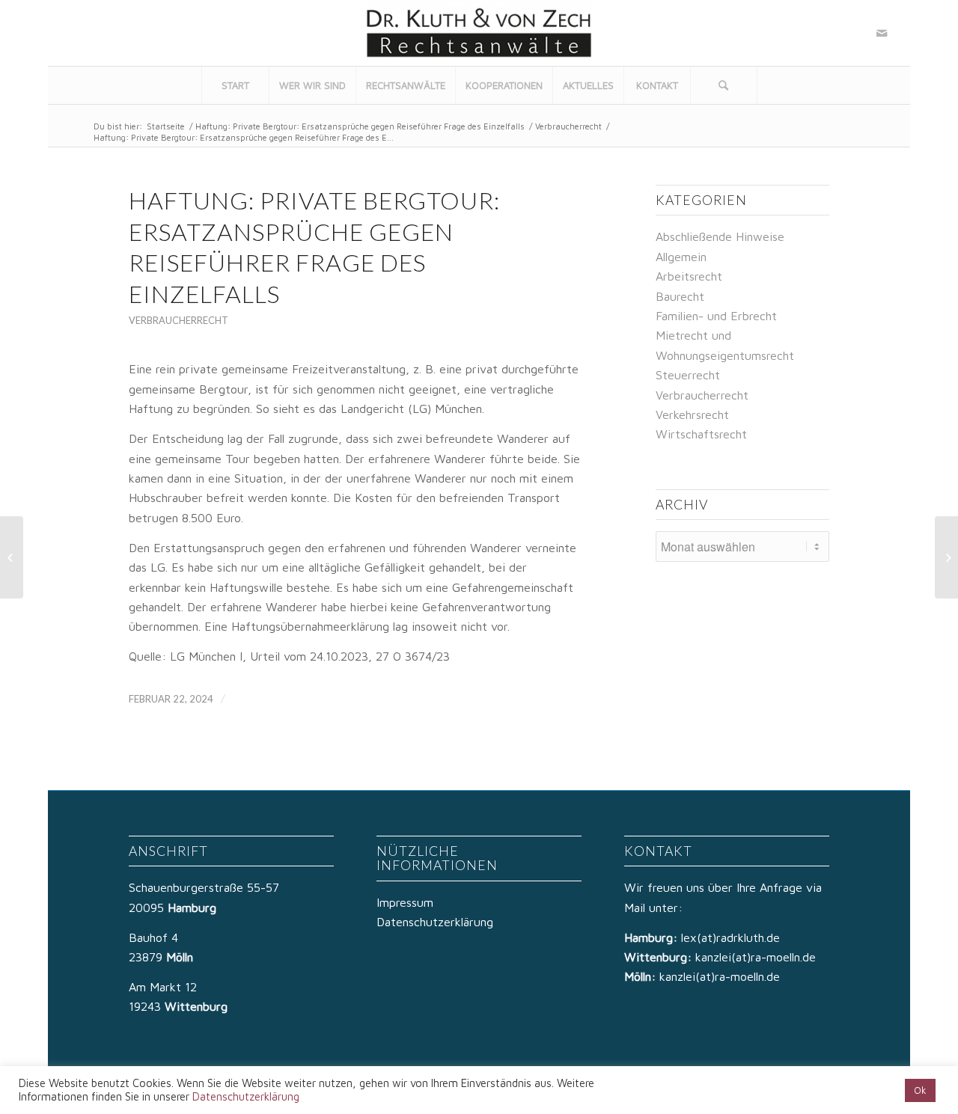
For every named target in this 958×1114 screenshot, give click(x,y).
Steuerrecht (688, 375)
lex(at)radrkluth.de (732, 937)
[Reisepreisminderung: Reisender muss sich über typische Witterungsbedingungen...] (11, 557)
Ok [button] (920, 1090)
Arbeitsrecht (689, 276)
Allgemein (681, 256)
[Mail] (881, 33)
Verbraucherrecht (568, 126)
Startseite (166, 126)
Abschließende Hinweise (720, 236)
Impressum (404, 902)
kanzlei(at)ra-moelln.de (755, 957)
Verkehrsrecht (692, 414)
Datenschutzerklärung (434, 921)
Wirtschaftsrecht (701, 434)
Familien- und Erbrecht (716, 315)
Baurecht (680, 296)
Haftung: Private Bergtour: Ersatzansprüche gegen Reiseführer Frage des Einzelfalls (360, 126)
